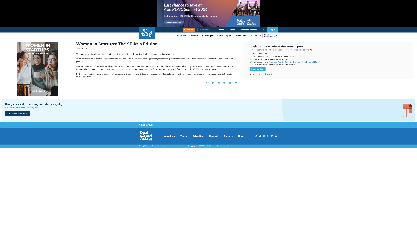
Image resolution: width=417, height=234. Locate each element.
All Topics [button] (255, 36)
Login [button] (272, 30)
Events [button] (220, 30)
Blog (241, 136)
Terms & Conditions (158, 146)
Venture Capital (224, 36)
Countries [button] (180, 36)
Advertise (198, 136)
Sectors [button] (193, 36)
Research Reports (248, 30)
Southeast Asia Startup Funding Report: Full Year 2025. (293, 62)
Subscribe (188, 30)
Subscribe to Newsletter (17, 114)
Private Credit (241, 36)
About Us (169, 136)
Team (183, 136)
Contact (213, 136)
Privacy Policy (143, 146)
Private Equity (208, 36)
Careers (228, 136)
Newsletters (205, 30)
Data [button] (231, 30)
